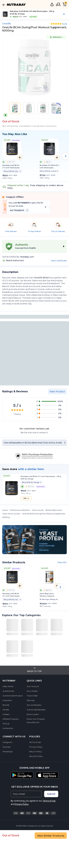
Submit (51, 794)
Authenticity (8, 691)
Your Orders (32, 691)
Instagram (7, 742)
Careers (6, 714)
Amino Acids (37, 510)
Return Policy (35, 751)
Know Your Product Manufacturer (36, 720)
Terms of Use (35, 742)
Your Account (33, 686)
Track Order (32, 695)
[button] (15, 108)
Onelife (6, 23)
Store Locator (33, 714)
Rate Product (57, 391)
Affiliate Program (11, 719)
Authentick (8, 728)
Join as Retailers (34, 705)
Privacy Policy (35, 747)
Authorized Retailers (36, 709)
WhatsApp (8, 751)
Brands (6, 705)
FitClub (6, 723)
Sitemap (30, 700)
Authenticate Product (13, 695)
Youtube (6, 747)
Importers (7, 700)
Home (5, 510)
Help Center (8, 686)
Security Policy (36, 756)
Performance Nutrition (20, 510)
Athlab (6, 709)
